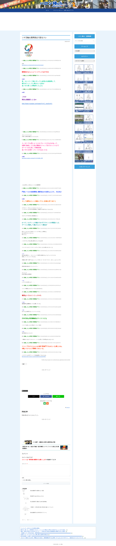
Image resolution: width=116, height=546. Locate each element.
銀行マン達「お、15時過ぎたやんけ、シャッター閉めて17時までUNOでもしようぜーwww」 (43, 529)
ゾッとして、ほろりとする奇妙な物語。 (30, 528)
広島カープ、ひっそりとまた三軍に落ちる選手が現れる (34, 534)
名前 (23, 477)
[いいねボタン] (23, 364)
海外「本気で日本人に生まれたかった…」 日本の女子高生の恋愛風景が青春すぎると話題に (43, 531)
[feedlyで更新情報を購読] (44, 403)
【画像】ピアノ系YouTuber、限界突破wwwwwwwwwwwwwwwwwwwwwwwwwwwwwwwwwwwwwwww (46, 533)
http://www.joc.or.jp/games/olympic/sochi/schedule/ (33, 65)
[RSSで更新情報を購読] (47, 403)
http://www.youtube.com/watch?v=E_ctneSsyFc (37, 103)
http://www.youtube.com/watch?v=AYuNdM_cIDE (32, 158)
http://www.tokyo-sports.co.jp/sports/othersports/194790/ (34, 356)
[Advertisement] (58, 22)
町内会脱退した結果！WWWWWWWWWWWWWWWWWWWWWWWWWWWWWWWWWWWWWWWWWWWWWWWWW (51, 536)
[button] (93, 40)
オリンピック (25, 390)
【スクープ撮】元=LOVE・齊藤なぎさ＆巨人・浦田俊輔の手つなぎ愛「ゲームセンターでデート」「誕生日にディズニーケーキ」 (52, 537)
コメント (25, 463)
